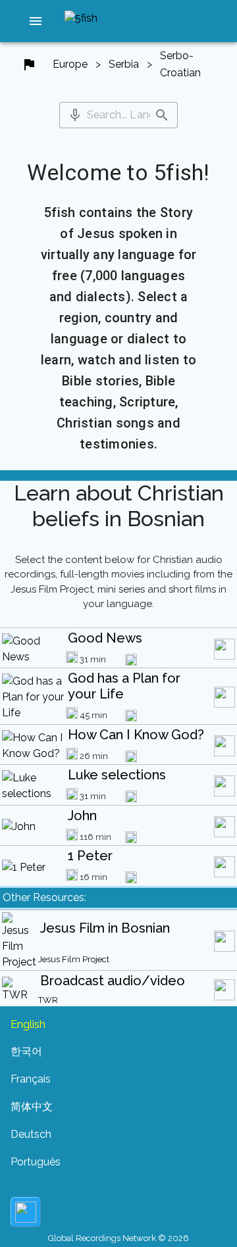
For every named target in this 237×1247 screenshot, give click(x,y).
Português (36, 1162)
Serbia (124, 64)
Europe (70, 64)
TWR (48, 1000)
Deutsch (31, 1134)
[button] (35, 21)
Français (31, 1079)
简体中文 (32, 1106)
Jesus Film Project (73, 959)
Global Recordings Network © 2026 (118, 1238)
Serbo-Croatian (180, 64)
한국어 (26, 1051)
